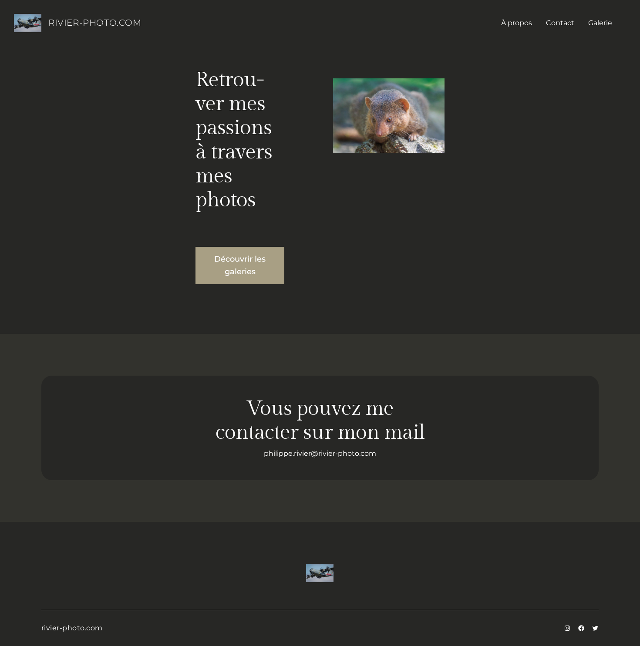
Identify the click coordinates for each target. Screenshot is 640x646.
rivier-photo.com (94, 22)
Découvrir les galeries (240, 265)
